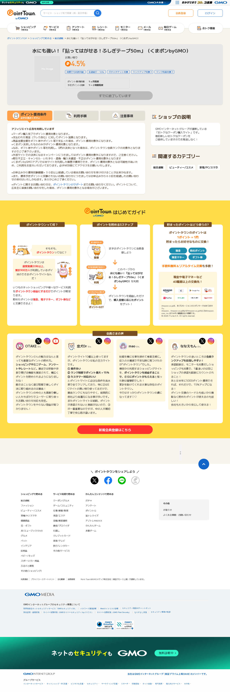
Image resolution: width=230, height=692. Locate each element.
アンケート (91, 505)
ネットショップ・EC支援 (57, 684)
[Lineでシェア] (122, 480)
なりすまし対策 (140, 612)
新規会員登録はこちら (115, 429)
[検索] (97, 13)
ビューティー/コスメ (181, 167)
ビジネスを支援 (77, 684)
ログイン (210, 13)
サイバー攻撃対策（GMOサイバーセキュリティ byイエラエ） (68, 612)
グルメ (24, 535)
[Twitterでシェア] (94, 480)
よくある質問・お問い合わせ (177, 514)
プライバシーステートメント (42, 579)
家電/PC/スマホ (208, 167)
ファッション (27, 505)
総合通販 (158, 167)
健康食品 (25, 520)
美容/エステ (59, 515)
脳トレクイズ (92, 515)
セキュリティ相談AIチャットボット (136, 608)
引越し (56, 530)
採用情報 (71, 579)
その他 (186, 684)
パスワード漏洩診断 (88, 609)
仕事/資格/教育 (60, 510)
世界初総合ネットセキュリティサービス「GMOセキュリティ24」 (50, 609)
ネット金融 (147, 684)
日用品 (24, 550)
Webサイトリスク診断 (109, 609)
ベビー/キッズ (28, 555)
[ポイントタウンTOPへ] (21, 14)
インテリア (26, 545)
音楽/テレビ (59, 540)
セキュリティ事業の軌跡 (161, 612)
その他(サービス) (61, 550)
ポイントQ (91, 510)
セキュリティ (92, 684)
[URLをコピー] (135, 480)
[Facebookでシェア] (108, 480)
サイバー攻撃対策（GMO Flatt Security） (114, 612)
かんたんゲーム (93, 525)
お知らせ (167, 509)
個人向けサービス (173, 684)
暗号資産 (158, 684)
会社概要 (61, 579)
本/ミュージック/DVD (32, 530)
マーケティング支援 (109, 684)
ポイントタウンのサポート (68, 184)
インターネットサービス (33, 684)
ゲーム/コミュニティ (63, 505)
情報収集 (135, 684)
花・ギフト (26, 525)
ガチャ (89, 500)
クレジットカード (61, 535)
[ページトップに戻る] (203, 464)
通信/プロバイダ (61, 525)
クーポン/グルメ (61, 500)
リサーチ (124, 684)
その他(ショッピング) (31, 570)
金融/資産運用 (60, 520)
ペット (24, 540)
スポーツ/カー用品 (30, 560)
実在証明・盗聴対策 (31, 612)
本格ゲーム (91, 530)
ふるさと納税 (27, 565)
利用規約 (24, 579)
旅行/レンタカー (61, 545)
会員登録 (181, 13)
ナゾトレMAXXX (94, 520)
